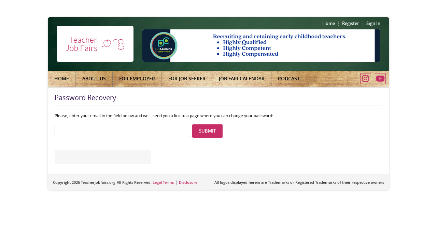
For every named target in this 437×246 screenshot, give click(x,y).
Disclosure (188, 182)
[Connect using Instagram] (365, 78)
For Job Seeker (187, 78)
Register (350, 23)
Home (328, 23)
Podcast (289, 78)
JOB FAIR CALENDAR (242, 78)
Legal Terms (163, 182)
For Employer (137, 78)
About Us (94, 78)
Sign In (373, 23)
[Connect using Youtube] (380, 78)
